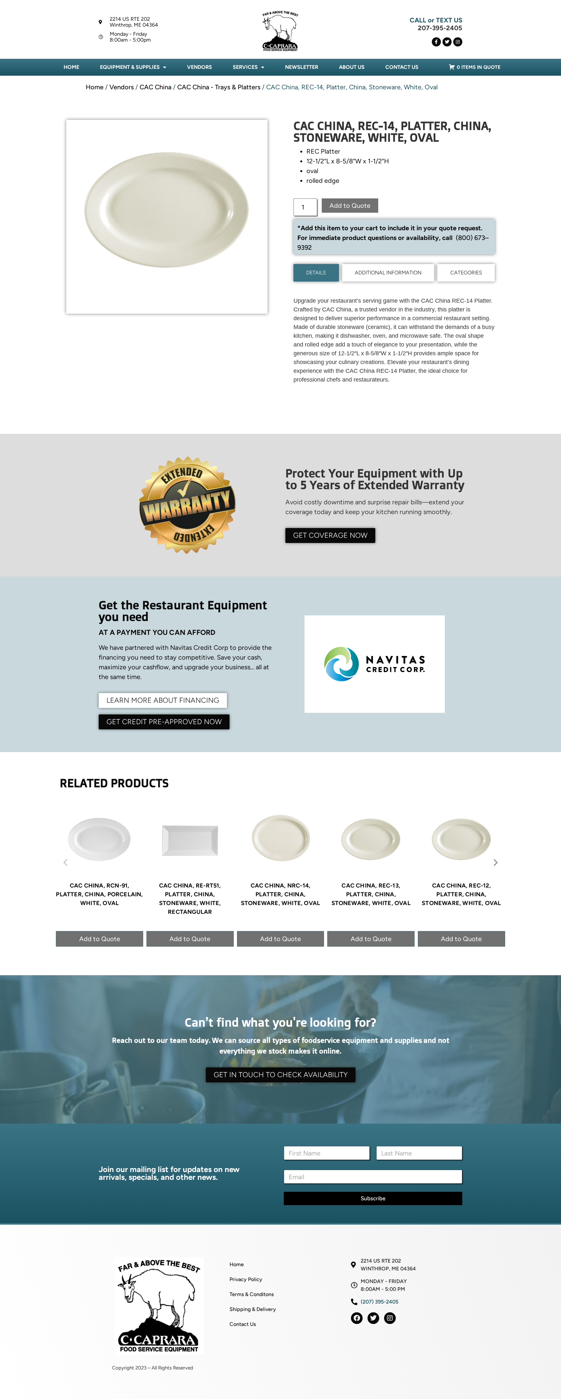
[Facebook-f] (436, 41)
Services (245, 67)
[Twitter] (447, 41)
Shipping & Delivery (253, 1309)
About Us (352, 67)
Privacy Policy (246, 1279)
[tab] (316, 273)
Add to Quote (350, 205)
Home (71, 67)
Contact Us (401, 67)
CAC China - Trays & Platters (218, 87)
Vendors (199, 67)
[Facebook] (357, 1318)
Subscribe (373, 1198)
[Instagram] (457, 41)
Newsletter (301, 67)
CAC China (155, 87)
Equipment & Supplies (130, 67)
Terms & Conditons (252, 1294)
